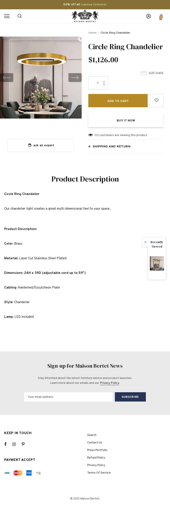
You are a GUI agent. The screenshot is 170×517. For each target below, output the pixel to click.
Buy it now (126, 121)
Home (92, 33)
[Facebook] (8, 444)
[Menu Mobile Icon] (7, 16)
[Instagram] (16, 444)
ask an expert (43, 145)
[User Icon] (148, 16)
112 (97, 135)
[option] (41, 78)
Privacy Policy (109, 383)
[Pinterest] (26, 444)
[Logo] (85, 16)
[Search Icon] (19, 16)
